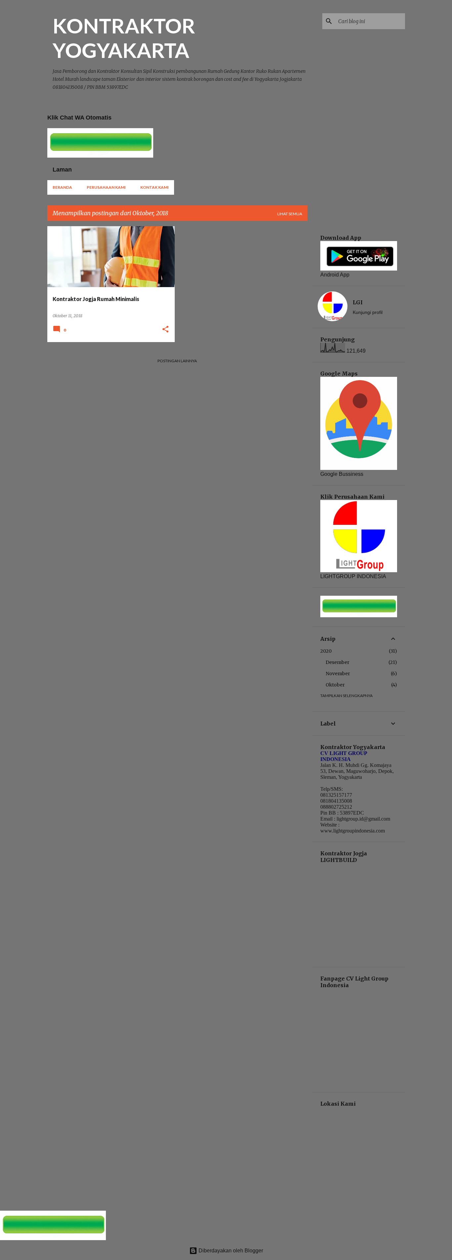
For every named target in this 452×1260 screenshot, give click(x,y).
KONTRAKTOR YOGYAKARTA (124, 37)
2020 (326, 651)
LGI (358, 302)
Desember (337, 662)
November (338, 674)
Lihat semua (289, 213)
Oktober (335, 685)
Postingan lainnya (177, 360)
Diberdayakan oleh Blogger (230, 1250)
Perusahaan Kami (106, 187)
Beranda (62, 187)
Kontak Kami (154, 187)
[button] (165, 329)
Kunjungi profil (368, 312)
